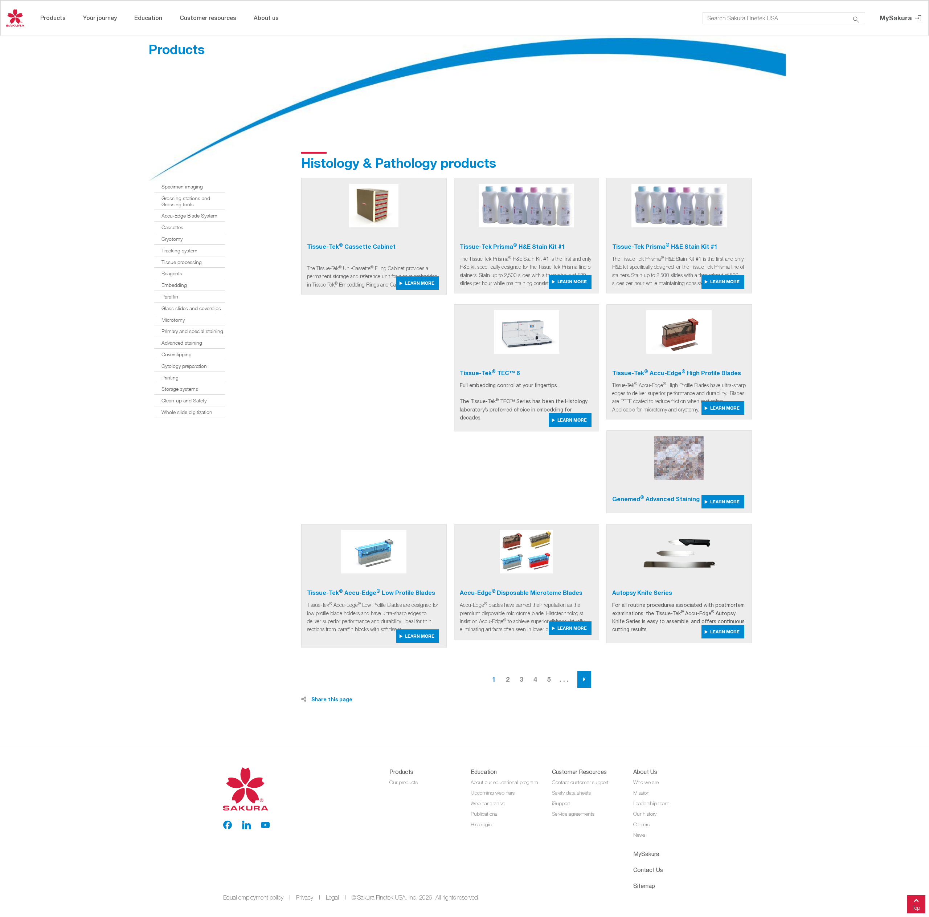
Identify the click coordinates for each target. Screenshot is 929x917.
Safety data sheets (571, 793)
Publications (484, 814)
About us (266, 17)
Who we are (646, 782)
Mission (641, 793)
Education (148, 17)
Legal (332, 897)
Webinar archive (488, 803)
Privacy (304, 897)
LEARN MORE (419, 283)
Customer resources (208, 17)
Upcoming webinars (493, 793)
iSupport (561, 803)
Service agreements (573, 814)
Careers (641, 824)
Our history (644, 814)
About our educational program (504, 782)
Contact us (648, 870)
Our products (403, 782)
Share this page (331, 699)
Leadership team (651, 803)
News (639, 835)
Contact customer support (580, 782)
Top (916, 908)
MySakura (897, 18)
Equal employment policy (253, 897)
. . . (564, 679)
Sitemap (644, 885)
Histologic (481, 824)
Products (53, 17)
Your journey (100, 17)
